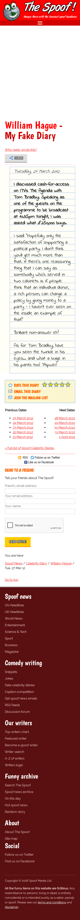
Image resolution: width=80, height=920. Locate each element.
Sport (9, 638)
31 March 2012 (65, 432)
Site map (11, 838)
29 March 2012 (65, 423)
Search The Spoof (18, 785)
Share (18, 158)
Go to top (11, 580)
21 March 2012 (23, 437)
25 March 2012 (23, 418)
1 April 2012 (67, 437)
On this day (13, 798)
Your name (13, 506)
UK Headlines (14, 612)
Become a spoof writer (21, 745)
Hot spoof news (16, 805)
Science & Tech (16, 632)
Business (11, 645)
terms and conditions (52, 902)
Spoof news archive (19, 792)
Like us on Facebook (41, 462)
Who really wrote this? (21, 150)
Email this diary (27, 391)
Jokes (9, 678)
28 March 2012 (65, 418)
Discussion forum (17, 712)
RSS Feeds (12, 705)
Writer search (14, 752)
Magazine (12, 652)
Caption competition (19, 692)
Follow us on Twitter (47, 457)
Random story (15, 812)
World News (14, 618)
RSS (25, 457)
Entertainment (15, 625)
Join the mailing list (31, 397)
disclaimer (11, 907)
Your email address (19, 496)
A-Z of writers (14, 758)
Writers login (14, 765)
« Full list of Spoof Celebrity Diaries (29, 448)
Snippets (11, 672)
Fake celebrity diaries (20, 685)
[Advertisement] (40, 72)
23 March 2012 (23, 427)
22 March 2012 (23, 432)
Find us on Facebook (20, 861)
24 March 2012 (23, 423)
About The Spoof (17, 832)
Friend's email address (21, 486)
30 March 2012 (64, 427)
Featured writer (16, 738)
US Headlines (14, 605)
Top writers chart (17, 732)
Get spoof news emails (21, 698)
